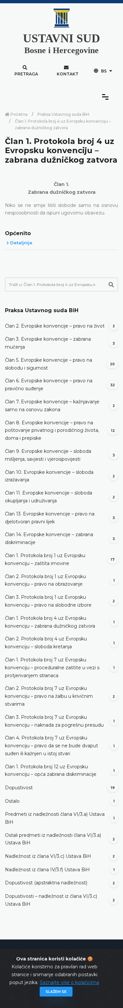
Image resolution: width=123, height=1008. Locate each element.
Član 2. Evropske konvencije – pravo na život (55, 326)
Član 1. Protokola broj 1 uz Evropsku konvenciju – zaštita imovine (45, 559)
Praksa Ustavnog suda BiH (63, 114)
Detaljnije (20, 242)
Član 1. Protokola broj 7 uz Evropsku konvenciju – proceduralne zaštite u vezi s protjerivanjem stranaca (52, 667)
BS (104, 71)
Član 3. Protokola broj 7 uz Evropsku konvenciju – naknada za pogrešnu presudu (54, 721)
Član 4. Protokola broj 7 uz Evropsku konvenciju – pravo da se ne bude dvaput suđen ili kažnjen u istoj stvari (51, 745)
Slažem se (56, 991)
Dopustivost (19, 788)
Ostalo (12, 801)
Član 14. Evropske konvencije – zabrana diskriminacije (49, 538)
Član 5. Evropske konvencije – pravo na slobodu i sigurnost (48, 364)
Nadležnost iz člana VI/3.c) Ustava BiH (48, 856)
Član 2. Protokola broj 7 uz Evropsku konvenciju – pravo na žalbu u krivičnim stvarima (49, 696)
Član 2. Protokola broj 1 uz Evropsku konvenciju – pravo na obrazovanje (45, 580)
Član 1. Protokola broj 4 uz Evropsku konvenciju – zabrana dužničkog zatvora (50, 622)
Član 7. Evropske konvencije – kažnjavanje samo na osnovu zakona (52, 406)
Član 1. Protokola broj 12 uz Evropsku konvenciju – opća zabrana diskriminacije (50, 770)
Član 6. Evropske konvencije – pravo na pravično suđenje (48, 385)
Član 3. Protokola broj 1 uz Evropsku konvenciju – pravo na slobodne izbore (48, 601)
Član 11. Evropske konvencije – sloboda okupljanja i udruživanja (48, 497)
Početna (19, 114)
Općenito (18, 233)
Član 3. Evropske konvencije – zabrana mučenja (48, 343)
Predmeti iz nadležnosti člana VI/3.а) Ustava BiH (55, 818)
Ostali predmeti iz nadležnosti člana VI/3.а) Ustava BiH (53, 839)
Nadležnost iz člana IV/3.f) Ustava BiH (47, 870)
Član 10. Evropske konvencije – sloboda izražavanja (49, 476)
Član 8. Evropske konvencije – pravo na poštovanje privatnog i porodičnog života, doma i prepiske (52, 430)
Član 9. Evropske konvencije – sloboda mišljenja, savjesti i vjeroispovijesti (48, 455)
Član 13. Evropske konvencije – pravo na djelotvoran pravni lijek (49, 518)
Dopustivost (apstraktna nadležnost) (46, 883)
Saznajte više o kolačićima (69, 982)
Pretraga (26, 73)
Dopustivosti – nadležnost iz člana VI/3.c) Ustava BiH (51, 900)
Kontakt (67, 73)
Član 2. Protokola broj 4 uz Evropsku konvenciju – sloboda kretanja (46, 643)
